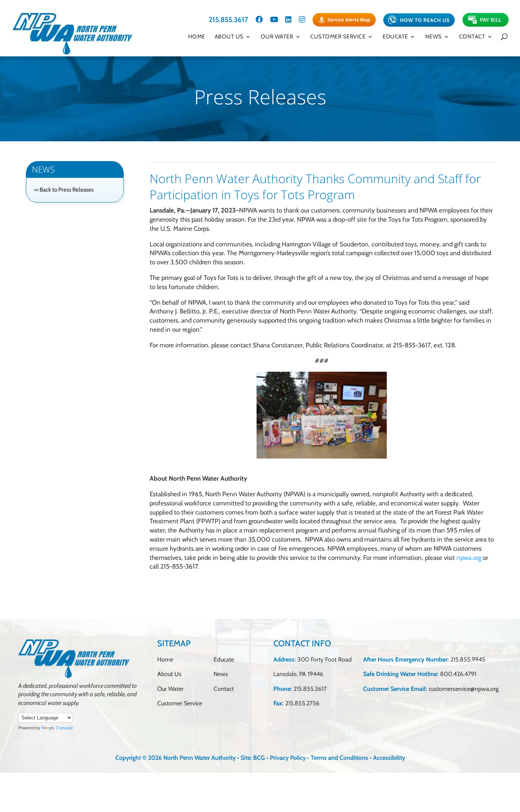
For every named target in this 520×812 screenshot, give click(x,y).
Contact (472, 37)
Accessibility (389, 757)
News (221, 674)
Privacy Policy (288, 757)
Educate (395, 37)
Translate (64, 728)
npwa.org (468, 557)
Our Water (277, 37)
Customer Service (337, 37)
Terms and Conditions (339, 757)
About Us (229, 37)
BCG (259, 757)
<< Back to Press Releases (64, 189)
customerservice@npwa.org (464, 688)
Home (196, 37)
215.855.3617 (228, 20)
